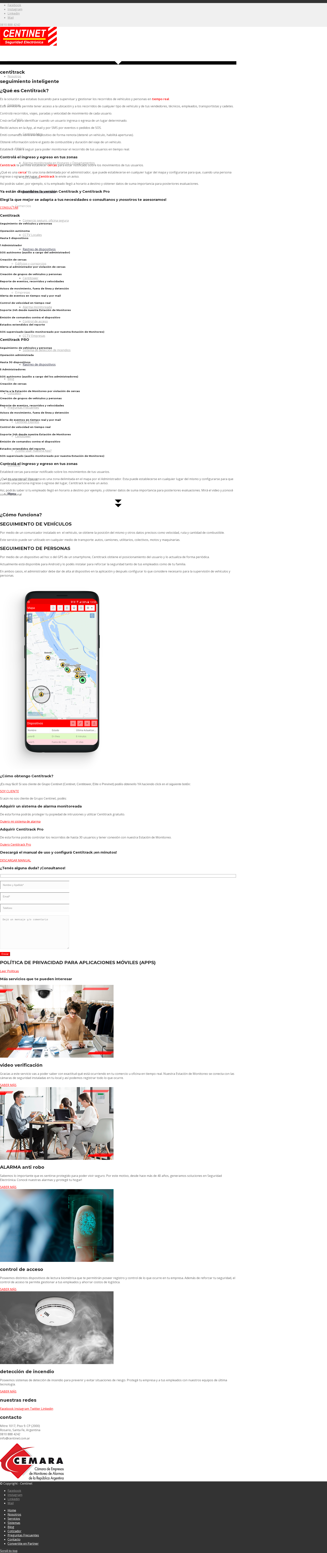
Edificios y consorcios (30, 263)
